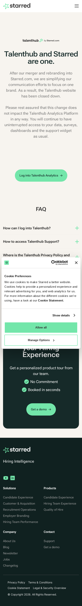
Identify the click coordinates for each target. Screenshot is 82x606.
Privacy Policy (16, 582)
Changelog (10, 565)
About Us (9, 541)
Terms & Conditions (40, 582)
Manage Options (39, 340)
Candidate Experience (18, 497)
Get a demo (51, 547)
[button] (75, 6)
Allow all (41, 327)
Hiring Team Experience (60, 503)
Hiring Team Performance (20, 522)
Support (49, 541)
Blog (6, 547)
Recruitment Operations (19, 509)
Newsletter (10, 553)
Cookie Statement (50, 300)
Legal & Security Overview (49, 588)
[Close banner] (76, 262)
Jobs (6, 559)
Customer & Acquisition (19, 503)
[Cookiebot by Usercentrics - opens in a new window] (51, 262)
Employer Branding (16, 516)
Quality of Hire (53, 509)
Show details (61, 315)
